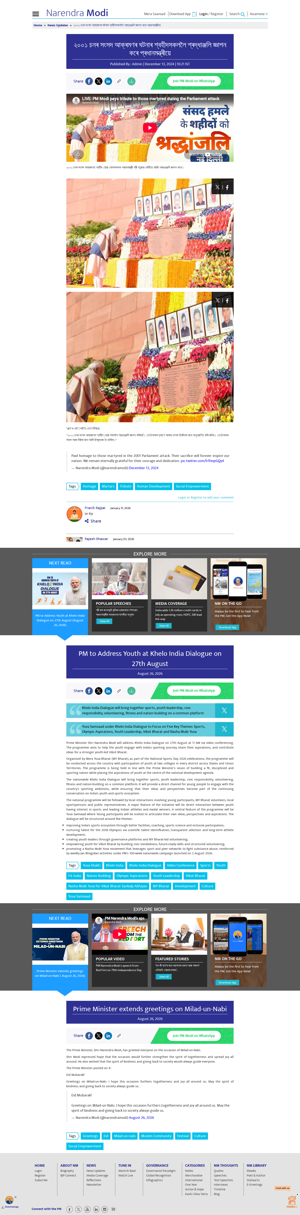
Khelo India (114, 865)
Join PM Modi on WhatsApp (194, 81)
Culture (207, 886)
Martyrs (108, 486)
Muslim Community (156, 1136)
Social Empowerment (192, 486)
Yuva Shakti (91, 865)
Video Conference (180, 865)
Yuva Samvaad (79, 896)
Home (38, 25)
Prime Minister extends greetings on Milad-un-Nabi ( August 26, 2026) (60, 973)
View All (104, 621)
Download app (12, 1207)
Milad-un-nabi (125, 1136)
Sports (205, 865)
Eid (106, 1136)
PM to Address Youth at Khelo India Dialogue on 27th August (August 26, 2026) (60, 620)
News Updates (58, 25)
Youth (221, 865)
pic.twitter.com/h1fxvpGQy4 (202, 461)
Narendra (77, 13)
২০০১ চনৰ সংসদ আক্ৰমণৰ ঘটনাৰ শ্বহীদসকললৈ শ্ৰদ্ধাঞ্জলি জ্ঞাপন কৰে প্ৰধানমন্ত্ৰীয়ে (150, 49)
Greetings (90, 1136)
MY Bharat (161, 886)
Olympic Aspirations (132, 876)
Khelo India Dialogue (145, 865)
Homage (89, 486)
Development (185, 886)
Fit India (74, 876)
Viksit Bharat (195, 876)
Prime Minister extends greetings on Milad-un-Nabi (150, 1009)
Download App (227, 627)
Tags (72, 486)
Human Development (153, 486)
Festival (183, 1136)
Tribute (125, 486)
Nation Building (99, 876)
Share (95, 521)
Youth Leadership (166, 876)
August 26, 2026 (141, 1118)
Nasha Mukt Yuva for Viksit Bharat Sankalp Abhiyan (107, 886)
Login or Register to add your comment (206, 497)
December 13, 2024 (144, 468)
